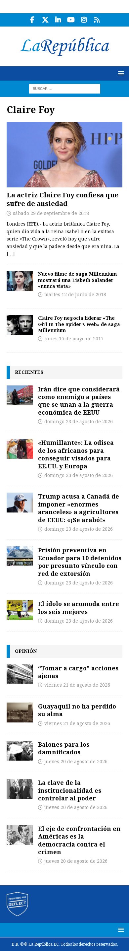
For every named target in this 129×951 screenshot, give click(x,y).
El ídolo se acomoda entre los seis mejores (78, 607)
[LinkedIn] (58, 20)
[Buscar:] (64, 88)
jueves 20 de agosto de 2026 (76, 761)
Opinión (26, 651)
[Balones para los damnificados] (20, 751)
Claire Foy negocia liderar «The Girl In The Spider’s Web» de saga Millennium (79, 324)
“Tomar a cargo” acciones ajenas (78, 672)
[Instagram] (84, 20)
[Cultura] (20, 281)
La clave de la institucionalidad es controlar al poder (69, 790)
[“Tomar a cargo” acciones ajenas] (20, 674)
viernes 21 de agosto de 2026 (77, 685)
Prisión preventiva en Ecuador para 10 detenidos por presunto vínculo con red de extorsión (79, 561)
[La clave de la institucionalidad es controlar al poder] (20, 789)
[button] (119, 73)
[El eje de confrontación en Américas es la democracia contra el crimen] (20, 835)
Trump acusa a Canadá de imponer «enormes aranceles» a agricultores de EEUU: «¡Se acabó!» (78, 507)
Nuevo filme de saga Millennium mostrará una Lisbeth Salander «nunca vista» (77, 280)
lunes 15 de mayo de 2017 (74, 338)
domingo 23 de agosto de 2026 (78, 421)
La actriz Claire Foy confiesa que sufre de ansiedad (62, 199)
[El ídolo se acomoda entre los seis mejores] (20, 610)
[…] (11, 253)
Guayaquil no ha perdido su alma (77, 710)
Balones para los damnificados (63, 748)
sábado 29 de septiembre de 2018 (51, 213)
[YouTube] (71, 20)
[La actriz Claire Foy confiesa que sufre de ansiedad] (64, 154)
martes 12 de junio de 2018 (75, 294)
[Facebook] (32, 20)
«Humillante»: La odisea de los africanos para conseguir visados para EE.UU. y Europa (76, 454)
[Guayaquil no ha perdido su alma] (20, 712)
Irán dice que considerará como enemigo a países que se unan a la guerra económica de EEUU (79, 400)
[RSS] (97, 20)
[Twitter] (45, 20)
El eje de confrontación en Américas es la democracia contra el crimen (79, 840)
